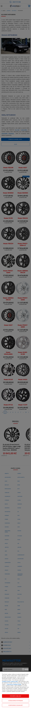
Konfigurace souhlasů (16, 705)
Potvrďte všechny (15, 696)
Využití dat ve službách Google (14, 684)
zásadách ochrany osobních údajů (10, 681)
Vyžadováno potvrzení (15, 700)
